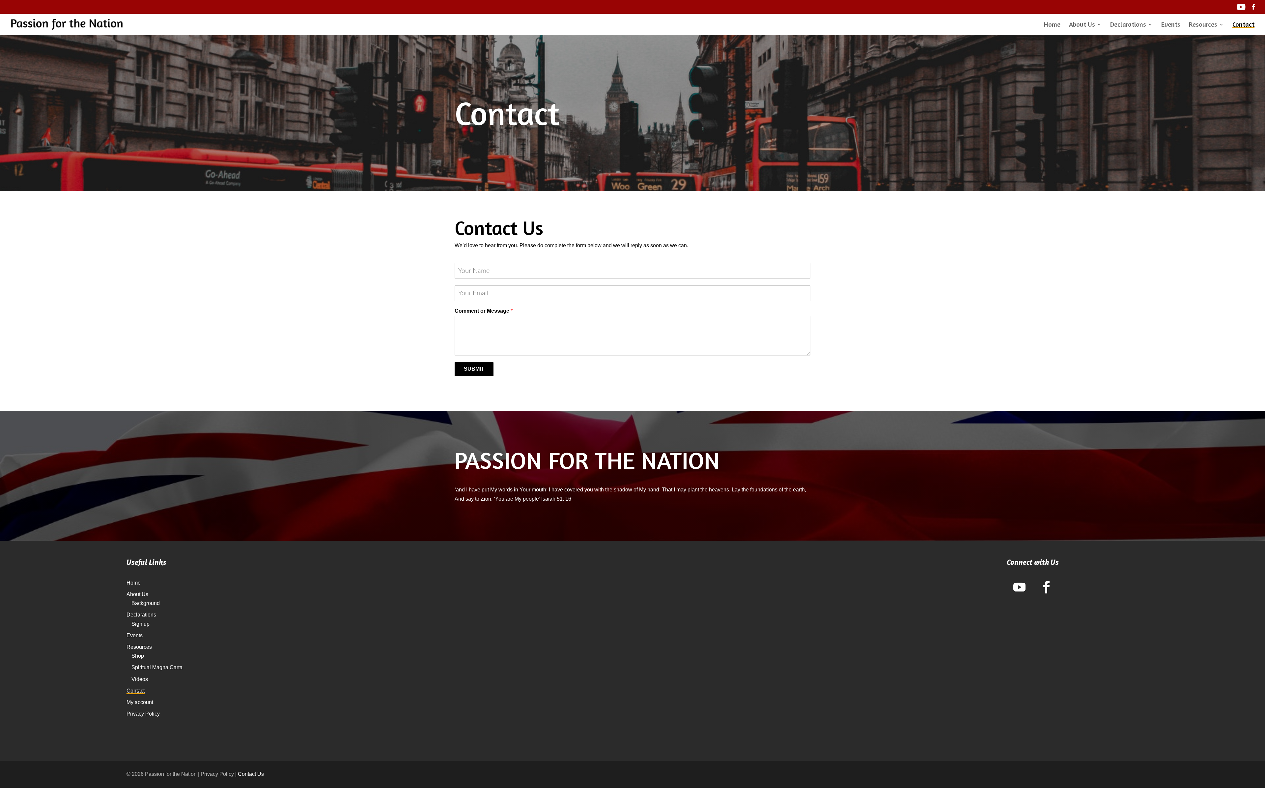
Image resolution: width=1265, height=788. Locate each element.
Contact (1243, 25)
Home (1052, 25)
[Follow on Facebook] (1046, 587)
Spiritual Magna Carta (157, 667)
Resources (1203, 25)
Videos (139, 679)
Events (1170, 25)
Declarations (1128, 25)
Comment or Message (484, 311)
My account (139, 702)
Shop (137, 656)
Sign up (140, 624)
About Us (1082, 25)
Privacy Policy (143, 714)
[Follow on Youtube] (1019, 587)
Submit (474, 369)
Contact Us (251, 774)
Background (145, 603)
